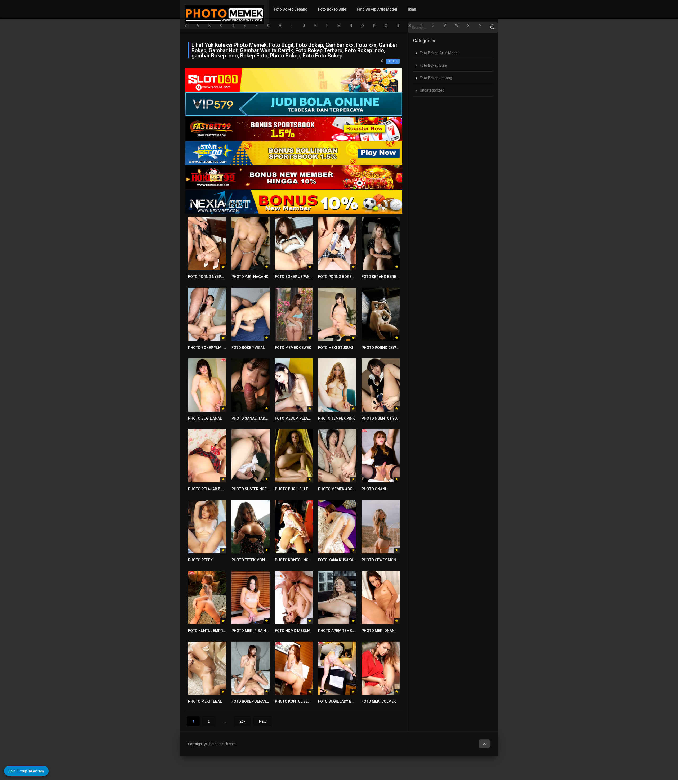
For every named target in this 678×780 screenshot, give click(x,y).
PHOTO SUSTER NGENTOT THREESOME (265, 489)
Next (262, 721)
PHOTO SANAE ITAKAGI (251, 418)
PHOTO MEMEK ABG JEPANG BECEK (349, 489)
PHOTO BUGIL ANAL (205, 418)
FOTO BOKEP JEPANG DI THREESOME (263, 701)
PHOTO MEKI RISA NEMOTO (255, 631)
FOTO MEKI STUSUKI (335, 348)
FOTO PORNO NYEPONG (208, 277)
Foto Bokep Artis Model (377, 9)
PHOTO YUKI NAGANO (250, 277)
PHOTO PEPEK (200, 560)
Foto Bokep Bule (332, 9)
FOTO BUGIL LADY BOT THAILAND (346, 701)
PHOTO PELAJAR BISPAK (209, 489)
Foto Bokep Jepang (290, 9)
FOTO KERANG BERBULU (382, 277)
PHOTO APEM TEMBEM (337, 631)
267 (242, 721)
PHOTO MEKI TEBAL (205, 701)
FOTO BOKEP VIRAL (248, 348)
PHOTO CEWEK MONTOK (382, 560)
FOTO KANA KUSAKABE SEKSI (343, 560)
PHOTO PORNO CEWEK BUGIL (387, 348)
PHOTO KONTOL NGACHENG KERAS (305, 560)
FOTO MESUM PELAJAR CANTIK (302, 418)
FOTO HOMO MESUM (292, 631)
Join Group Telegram (26, 771)
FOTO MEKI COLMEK (379, 701)
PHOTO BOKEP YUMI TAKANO (213, 348)
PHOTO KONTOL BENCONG (298, 701)
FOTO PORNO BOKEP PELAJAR (344, 277)
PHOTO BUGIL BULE (291, 489)
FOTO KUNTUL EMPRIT (207, 631)
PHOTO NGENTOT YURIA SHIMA (388, 418)
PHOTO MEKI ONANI (379, 631)
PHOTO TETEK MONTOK (251, 560)
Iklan (412, 9)
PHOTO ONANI (374, 489)
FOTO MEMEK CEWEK (293, 348)
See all (393, 61)
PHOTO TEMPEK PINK (336, 418)
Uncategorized (432, 90)
